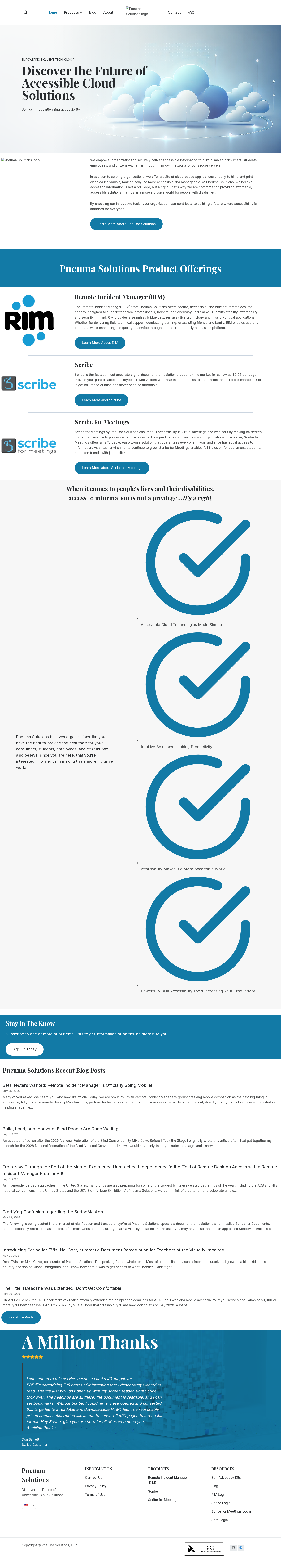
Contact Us (93, 1477)
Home (52, 12)
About (108, 12)
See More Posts (21, 1317)
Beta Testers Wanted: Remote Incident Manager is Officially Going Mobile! (77, 1085)
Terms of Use (95, 1495)
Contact (174, 12)
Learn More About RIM (100, 343)
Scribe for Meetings (163, 1500)
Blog (92, 12)
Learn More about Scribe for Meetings (112, 468)
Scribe (153, 1491)
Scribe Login (221, 1503)
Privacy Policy (96, 1486)
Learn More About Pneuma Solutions (126, 224)
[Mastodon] (241, 1548)
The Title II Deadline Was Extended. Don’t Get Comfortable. (63, 1288)
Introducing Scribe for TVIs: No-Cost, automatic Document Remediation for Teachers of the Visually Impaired (113, 1249)
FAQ (191, 12)
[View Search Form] (25, 12)
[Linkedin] (233, 1548)
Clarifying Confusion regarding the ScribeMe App (53, 1211)
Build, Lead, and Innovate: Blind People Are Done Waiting (61, 1128)
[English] (27, 1505)
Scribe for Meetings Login (231, 1511)
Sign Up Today (25, 1049)
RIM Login (219, 1495)
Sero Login (219, 1520)
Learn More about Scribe (101, 400)
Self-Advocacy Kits (226, 1477)
